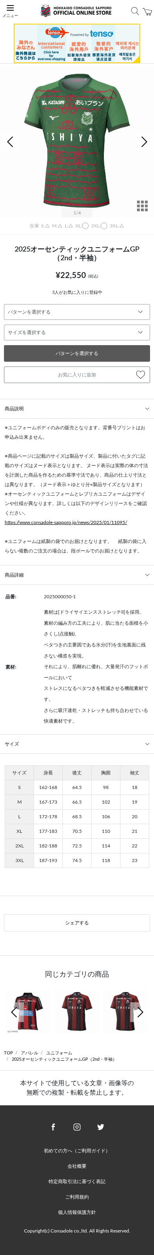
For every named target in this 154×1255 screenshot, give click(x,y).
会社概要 (77, 1166)
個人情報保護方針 (77, 1212)
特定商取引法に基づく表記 (77, 1181)
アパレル (29, 1053)
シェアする (77, 923)
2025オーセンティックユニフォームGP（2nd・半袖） (64, 1059)
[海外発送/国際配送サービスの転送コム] (77, 43)
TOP (8, 1053)
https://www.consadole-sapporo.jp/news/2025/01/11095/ (66, 522)
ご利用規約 (77, 1197)
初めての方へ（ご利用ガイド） (77, 1150)
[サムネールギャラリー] (142, 211)
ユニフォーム (59, 1053)
